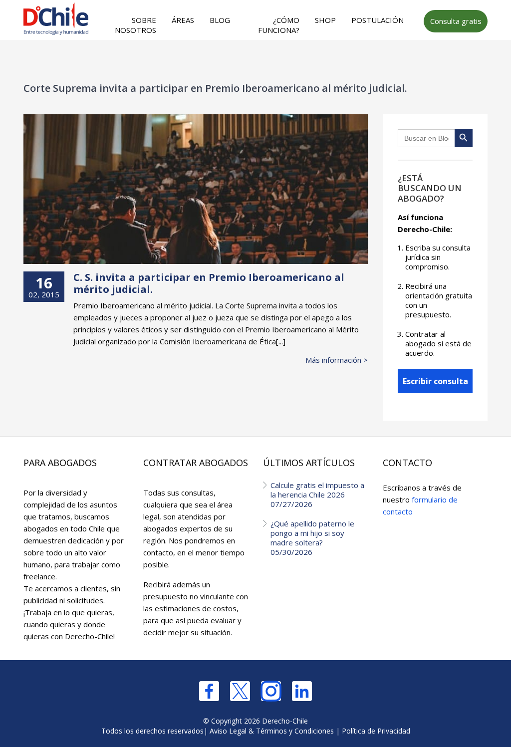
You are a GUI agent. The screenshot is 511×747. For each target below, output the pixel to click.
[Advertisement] (224, 60)
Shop (325, 20)
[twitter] (240, 691)
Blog (220, 20)
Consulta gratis (456, 21)
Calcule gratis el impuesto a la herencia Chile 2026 (317, 494)
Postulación (377, 20)
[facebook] (209, 691)
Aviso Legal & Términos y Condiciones (272, 731)
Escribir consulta (435, 381)
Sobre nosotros (135, 25)
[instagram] (271, 691)
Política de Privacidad (376, 731)
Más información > (336, 360)
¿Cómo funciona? (278, 25)
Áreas (183, 20)
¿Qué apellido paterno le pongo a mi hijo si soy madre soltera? (312, 537)
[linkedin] (302, 691)
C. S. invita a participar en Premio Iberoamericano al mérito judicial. (208, 283)
